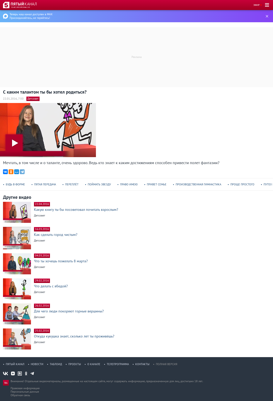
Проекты (74, 364)
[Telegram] (22, 171)
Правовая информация (25, 388)
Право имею (129, 184)
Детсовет (33, 98)
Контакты (142, 364)
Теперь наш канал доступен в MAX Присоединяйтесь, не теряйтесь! (31, 16)
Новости (37, 364)
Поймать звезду (99, 184)
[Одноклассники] (11, 171)
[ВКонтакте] (5, 171)
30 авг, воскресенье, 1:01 (20, 7)
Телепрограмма (118, 364)
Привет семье (156, 184)
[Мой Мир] (16, 171)
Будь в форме (15, 184)
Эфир (256, 4)
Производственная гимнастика (198, 184)
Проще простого (242, 184)
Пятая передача (45, 184)
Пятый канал (15, 364)
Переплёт (72, 184)
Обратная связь (20, 395)
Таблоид (56, 364)
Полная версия (166, 364)
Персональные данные (25, 391)
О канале (93, 364)
